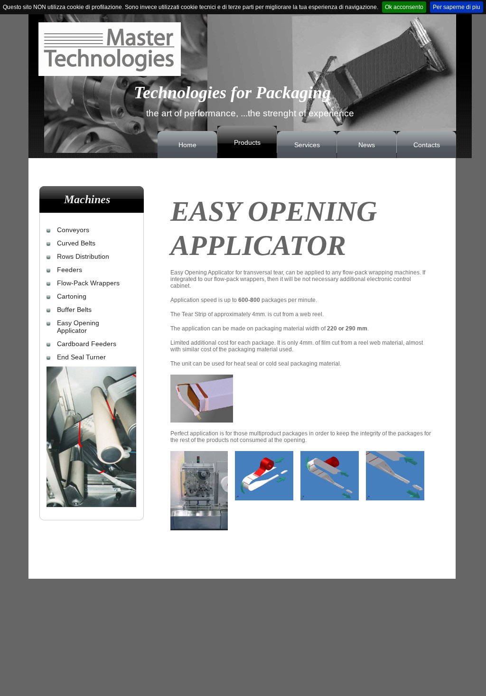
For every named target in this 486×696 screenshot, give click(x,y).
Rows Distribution (83, 256)
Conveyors (73, 230)
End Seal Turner (81, 357)
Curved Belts (76, 243)
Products (247, 142)
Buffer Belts (74, 309)
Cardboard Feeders (86, 344)
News (366, 145)
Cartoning (71, 296)
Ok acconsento (404, 7)
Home (187, 145)
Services (307, 145)
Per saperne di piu (456, 7)
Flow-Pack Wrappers (88, 283)
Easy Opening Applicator (78, 326)
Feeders (69, 269)
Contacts (426, 145)
